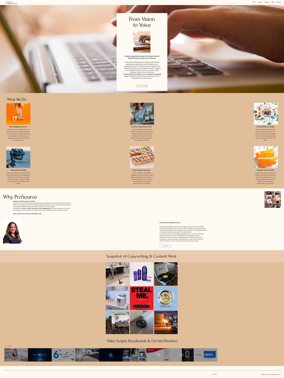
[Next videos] (220, 354)
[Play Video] (16, 354)
